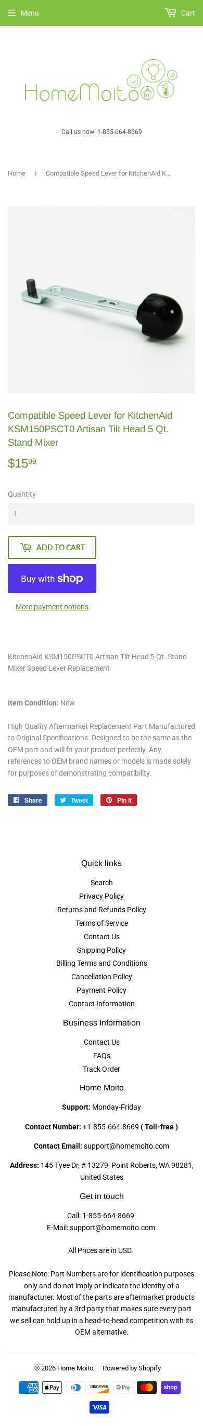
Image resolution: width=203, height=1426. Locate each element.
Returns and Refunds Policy (101, 909)
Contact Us (102, 936)
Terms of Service (101, 923)
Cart (187, 13)
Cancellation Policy (101, 976)
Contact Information (102, 1003)
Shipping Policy (101, 950)
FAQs (101, 1055)
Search (102, 882)
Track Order (101, 1069)
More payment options (52, 607)
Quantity (22, 494)
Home (17, 173)
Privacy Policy (101, 896)
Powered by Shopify (132, 1368)
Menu (30, 13)
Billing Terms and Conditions (101, 963)
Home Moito (75, 1368)
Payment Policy (101, 990)
